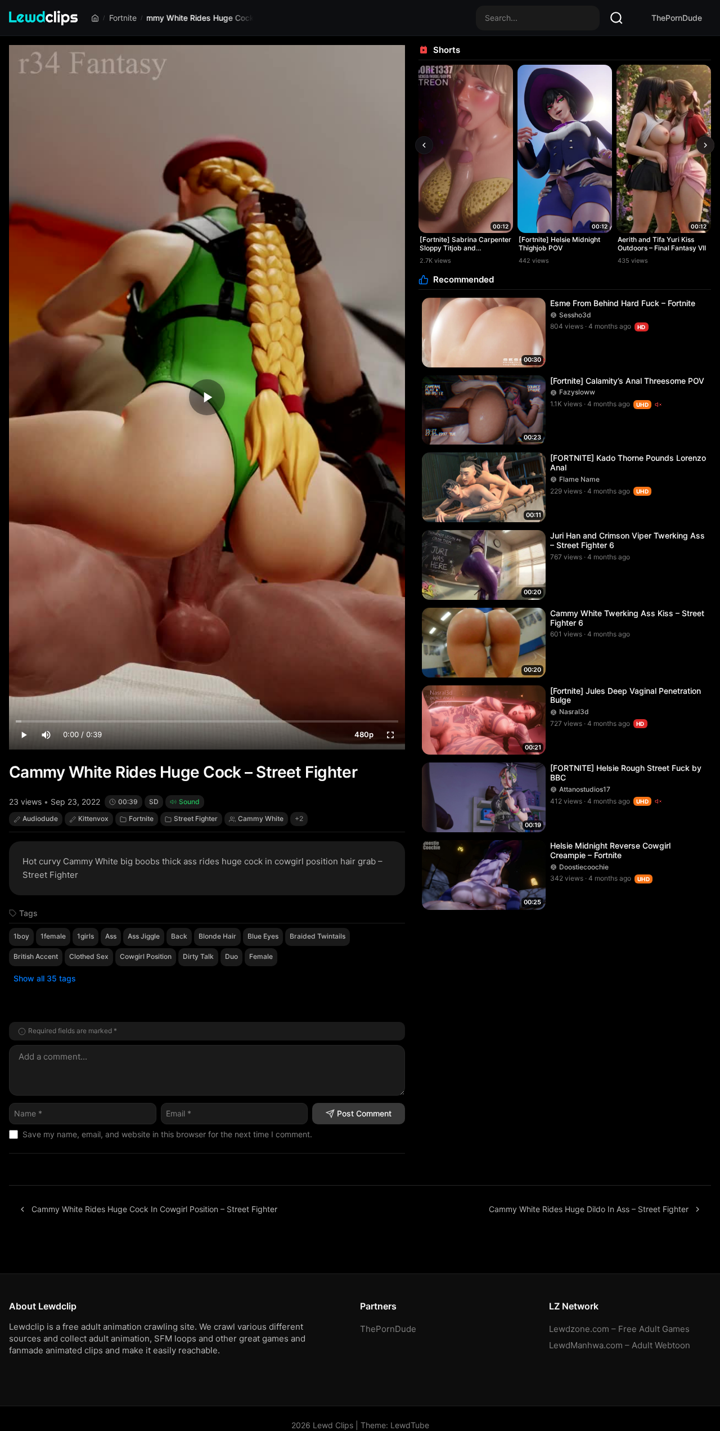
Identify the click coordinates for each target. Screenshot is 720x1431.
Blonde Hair (217, 936)
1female (53, 936)
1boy (21, 936)
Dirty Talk (198, 956)
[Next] (705, 145)
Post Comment (364, 1113)
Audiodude (40, 818)
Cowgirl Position (146, 956)
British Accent (36, 956)
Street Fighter (196, 818)
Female (261, 956)
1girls (85, 936)
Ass (110, 936)
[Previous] (424, 145)
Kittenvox (93, 818)
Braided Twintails (317, 936)
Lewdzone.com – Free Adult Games (619, 1329)
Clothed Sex (89, 956)
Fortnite (123, 18)
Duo (231, 956)
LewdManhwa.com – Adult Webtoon (619, 1345)
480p (364, 734)
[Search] (616, 18)
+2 (299, 818)
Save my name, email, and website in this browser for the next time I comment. (167, 1134)
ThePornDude (676, 18)
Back (179, 936)
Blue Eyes (263, 936)
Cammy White (261, 818)
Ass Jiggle (144, 936)
